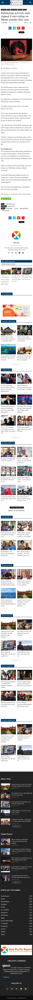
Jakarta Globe (11, 206)
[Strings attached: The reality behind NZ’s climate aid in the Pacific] (8, 349)
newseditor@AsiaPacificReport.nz (20, 977)
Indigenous (4, 912)
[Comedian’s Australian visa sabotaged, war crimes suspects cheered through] (5, 821)
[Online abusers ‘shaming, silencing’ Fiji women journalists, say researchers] (24, 526)
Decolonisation (26, 273)
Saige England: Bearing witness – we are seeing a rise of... (23, 479)
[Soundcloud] (16, 253)
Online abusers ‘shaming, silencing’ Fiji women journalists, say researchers (24, 534)
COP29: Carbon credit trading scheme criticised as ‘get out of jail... (24, 339)
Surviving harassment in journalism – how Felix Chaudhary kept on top (23, 553)
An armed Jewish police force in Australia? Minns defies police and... (21, 876)
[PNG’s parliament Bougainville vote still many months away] (27, 271)
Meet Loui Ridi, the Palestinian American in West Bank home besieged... (8, 583)
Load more (16, 364)
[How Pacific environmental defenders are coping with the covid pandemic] (24, 349)
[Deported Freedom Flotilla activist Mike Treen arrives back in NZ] (8, 696)
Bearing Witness (21, 494)
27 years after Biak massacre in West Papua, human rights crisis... (8, 498)
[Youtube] (23, 253)
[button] (30, 2)
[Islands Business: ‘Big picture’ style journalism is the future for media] (8, 545)
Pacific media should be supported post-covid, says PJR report (24, 429)
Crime (8, 9)
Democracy (4, 926)
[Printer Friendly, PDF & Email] (6, 199)
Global (2, 597)
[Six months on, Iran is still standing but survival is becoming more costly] (16, 271)
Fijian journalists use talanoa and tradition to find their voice (8, 534)
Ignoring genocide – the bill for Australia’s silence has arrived (8, 479)
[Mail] (12, 989)
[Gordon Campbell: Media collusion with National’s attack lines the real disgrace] (24, 675)
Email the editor (21, 249)
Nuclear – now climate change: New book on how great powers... (24, 460)
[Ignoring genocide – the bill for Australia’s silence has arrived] (8, 471)
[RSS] (16, 989)
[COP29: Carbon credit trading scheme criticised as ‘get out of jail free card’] (24, 330)
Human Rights (14, 9)
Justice (3, 934)
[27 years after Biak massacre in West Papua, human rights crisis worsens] (8, 490)
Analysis (14, 273)
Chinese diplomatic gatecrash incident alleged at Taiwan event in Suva (24, 704)
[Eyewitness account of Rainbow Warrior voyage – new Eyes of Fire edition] (24, 490)
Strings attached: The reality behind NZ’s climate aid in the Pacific (8, 358)
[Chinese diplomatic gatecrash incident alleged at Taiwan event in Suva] (24, 696)
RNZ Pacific (4, 915)
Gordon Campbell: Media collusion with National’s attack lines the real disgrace (24, 683)
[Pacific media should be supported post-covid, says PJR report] (24, 420)
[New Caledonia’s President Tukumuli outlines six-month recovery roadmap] (5, 851)
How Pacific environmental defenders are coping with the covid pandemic (24, 358)
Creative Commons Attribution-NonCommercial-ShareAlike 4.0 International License (17, 971)
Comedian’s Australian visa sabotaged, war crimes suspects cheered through (21, 820)
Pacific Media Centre (10, 204)
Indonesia (20, 9)
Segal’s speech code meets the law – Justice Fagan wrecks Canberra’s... (24, 583)
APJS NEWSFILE (7, 517)
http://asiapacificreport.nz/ (16, 245)
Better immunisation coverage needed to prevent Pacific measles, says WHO (24, 387)
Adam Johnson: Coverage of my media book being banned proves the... (22, 867)
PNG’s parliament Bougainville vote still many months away (27, 277)
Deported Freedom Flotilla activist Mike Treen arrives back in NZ (8, 704)
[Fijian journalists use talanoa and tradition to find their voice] (8, 526)
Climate (2, 334)
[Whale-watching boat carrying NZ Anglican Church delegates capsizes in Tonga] (8, 593)
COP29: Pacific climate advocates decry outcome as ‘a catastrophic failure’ (8, 339)
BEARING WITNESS (8, 443)
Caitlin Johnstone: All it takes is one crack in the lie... (23, 654)
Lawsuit (16, 208)
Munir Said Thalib (24, 208)
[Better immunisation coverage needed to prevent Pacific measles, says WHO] (24, 379)
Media (3, 918)
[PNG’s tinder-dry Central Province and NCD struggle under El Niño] (5, 860)
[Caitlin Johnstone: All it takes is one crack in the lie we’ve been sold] (24, 645)
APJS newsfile (4, 530)
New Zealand (5, 910)
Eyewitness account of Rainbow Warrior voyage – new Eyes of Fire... (24, 498)
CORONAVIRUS (6, 370)
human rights (9, 208)
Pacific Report (5, 896)
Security (3, 929)
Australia (19, 649)
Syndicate (4, 904)
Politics (24, 9)
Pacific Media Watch (7, 921)
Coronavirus (3, 383)
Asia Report (3, 9)
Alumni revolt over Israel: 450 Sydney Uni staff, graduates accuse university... (22, 785)
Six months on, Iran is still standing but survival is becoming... (24, 633)
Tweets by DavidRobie (16, 510)
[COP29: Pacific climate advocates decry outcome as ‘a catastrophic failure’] (8, 330)
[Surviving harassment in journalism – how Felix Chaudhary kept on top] (24, 545)
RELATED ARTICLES (8, 261)
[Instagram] (12, 253)
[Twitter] (20, 253)
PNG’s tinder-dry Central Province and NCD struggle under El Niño (22, 859)
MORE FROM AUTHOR (8, 264)
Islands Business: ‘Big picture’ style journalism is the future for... (8, 553)
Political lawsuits (5, 210)
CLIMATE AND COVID (8, 321)
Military (3, 932)
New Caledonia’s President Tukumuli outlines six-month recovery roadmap (21, 850)
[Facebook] (9, 253)
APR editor (4, 22)
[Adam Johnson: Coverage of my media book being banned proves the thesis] (5, 869)
